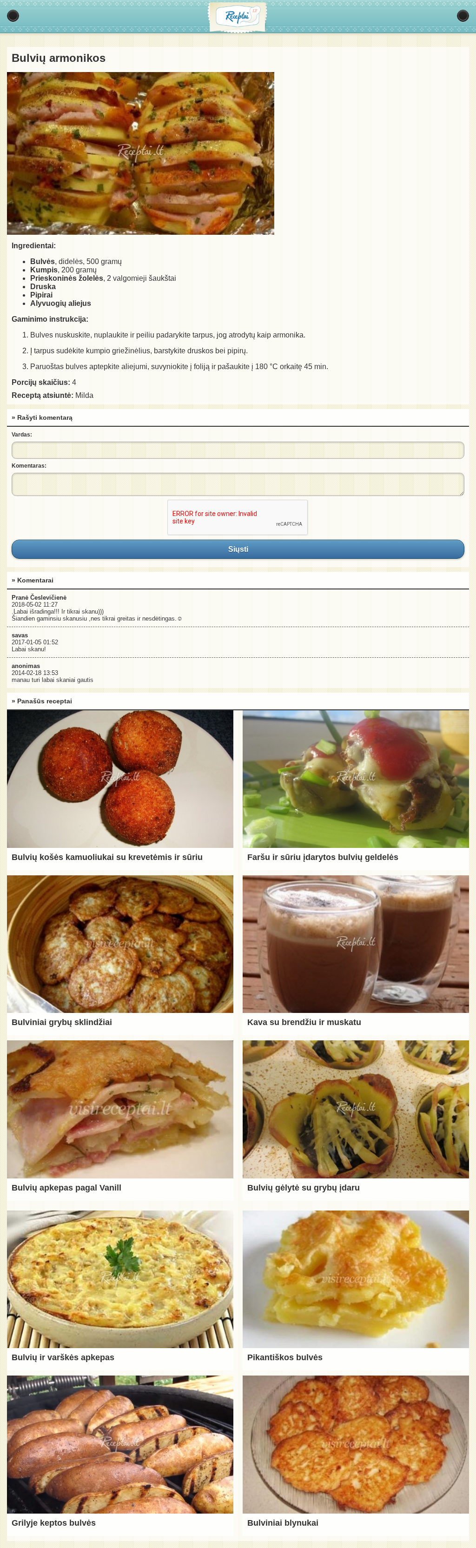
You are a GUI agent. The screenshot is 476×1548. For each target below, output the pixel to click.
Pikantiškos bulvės (285, 1357)
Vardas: (22, 434)
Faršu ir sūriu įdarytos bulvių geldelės (322, 857)
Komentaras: (29, 466)
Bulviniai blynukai (282, 1523)
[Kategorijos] (13, 16)
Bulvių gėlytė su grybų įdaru (303, 1187)
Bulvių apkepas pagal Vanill (66, 1187)
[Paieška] (463, 16)
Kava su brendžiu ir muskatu (304, 1022)
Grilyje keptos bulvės (54, 1523)
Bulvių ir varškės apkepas (63, 1357)
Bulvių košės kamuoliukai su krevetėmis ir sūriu (107, 857)
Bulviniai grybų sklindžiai (62, 1022)
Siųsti (238, 549)
